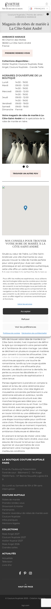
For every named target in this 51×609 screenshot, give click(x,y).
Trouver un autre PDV (25, 173)
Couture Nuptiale (16, 15)
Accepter (25, 311)
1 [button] (24, 167)
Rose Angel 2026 (11, 544)
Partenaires (8, 509)
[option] (25, 146)
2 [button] (27, 167)
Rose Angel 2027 (11, 534)
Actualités (7, 558)
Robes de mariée (11, 499)
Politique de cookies (11, 333)
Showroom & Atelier (12, 506)
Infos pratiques (10, 520)
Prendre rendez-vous (17, 53)
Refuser (25, 319)
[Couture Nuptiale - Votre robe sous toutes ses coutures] (12, 5)
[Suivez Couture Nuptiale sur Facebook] (20, 573)
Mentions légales (11, 523)
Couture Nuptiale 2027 (14, 537)
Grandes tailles (10, 547)
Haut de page (25, 587)
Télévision (7, 561)
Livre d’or (7, 565)
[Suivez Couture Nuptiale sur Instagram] (30, 573)
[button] (25, 208)
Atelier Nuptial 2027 (12, 540)
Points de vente (34, 15)
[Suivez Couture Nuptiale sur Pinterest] (25, 573)
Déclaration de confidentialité (34, 333)
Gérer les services (25, 304)
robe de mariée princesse (15, 357)
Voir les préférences (25, 327)
